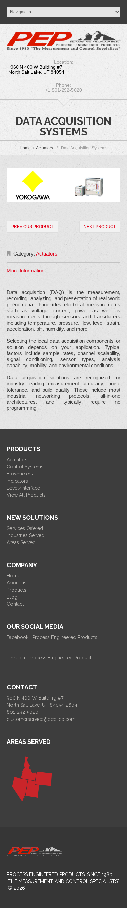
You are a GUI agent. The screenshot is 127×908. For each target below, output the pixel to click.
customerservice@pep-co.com (41, 719)
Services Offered (25, 528)
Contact (15, 604)
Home (25, 148)
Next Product (100, 226)
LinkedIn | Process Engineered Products (50, 657)
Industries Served (25, 535)
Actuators (44, 148)
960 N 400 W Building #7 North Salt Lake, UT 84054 (36, 69)
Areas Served (21, 542)
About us (16, 582)
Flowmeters (20, 474)
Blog (12, 597)
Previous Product (32, 226)
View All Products (26, 495)
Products (16, 590)
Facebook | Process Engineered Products (52, 637)
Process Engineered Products (46, 874)
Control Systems (25, 466)
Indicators (17, 481)
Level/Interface (23, 488)
